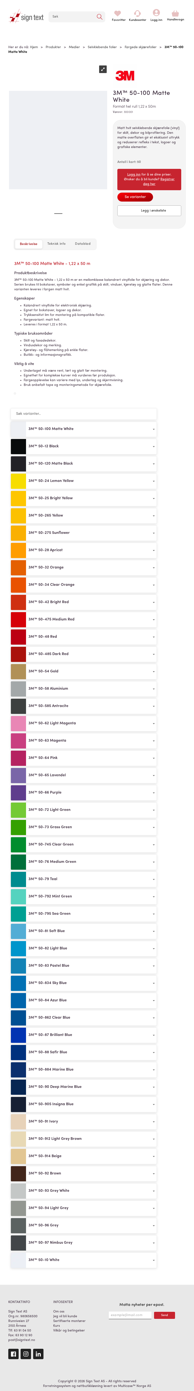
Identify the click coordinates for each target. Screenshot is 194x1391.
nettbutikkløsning (90, 1386)
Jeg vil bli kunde (65, 1316)
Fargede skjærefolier (141, 47)
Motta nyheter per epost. (141, 1305)
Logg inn (156, 13)
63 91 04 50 (22, 1330)
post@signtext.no (21, 1340)
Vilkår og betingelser (69, 1330)
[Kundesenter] (137, 13)
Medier (74, 47)
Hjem (34, 47)
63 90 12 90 (23, 1335)
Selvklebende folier (102, 47)
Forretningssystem (57, 1386)
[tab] (57, 244)
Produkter (53, 47)
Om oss (58, 1311)
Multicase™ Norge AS (134, 1386)
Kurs (56, 1326)
